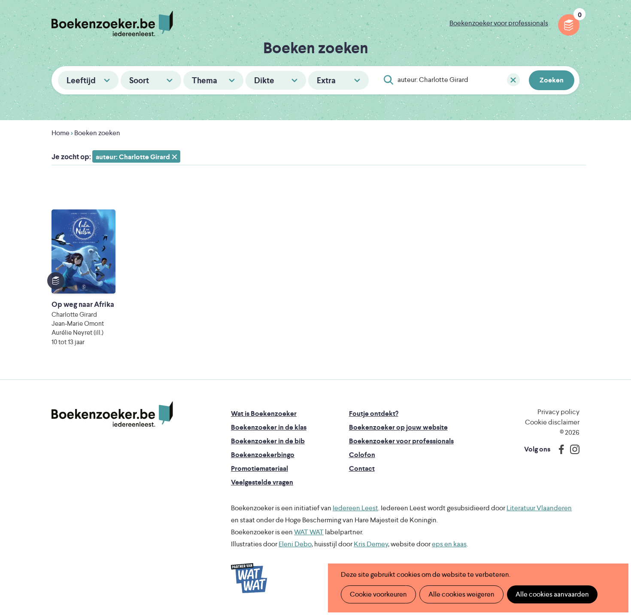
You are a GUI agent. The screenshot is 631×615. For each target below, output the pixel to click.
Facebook (559, 449)
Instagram (571, 449)
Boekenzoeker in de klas (268, 427)
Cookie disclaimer (552, 422)
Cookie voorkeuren (378, 594)
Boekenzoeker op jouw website (398, 427)
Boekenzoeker (112, 23)
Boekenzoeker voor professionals (498, 22)
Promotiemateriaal (259, 468)
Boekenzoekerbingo (262, 454)
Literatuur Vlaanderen (539, 507)
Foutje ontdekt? (373, 413)
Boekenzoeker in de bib (268, 440)
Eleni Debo (295, 543)
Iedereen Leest (355, 507)
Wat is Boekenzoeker (264, 413)
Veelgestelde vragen (262, 482)
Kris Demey (371, 543)
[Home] (112, 414)
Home (61, 132)
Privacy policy (558, 411)
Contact (362, 468)
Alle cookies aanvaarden (552, 594)
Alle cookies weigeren (461, 594)
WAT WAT (309, 531)
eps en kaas (449, 543)
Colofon (362, 454)
